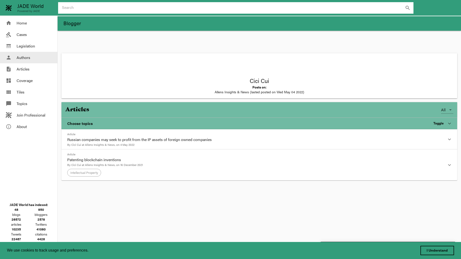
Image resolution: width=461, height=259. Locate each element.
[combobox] (237, 8)
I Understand (437, 250)
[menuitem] (28, 23)
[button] (259, 123)
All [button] (443, 109)
